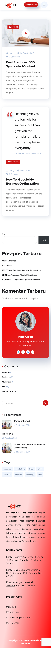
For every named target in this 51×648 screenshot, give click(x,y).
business (7, 469)
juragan (12, 53)
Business (13, 27)
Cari (4, 234)
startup (18, 474)
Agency (5, 372)
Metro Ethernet (9, 261)
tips (40, 474)
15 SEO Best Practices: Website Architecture (21, 270)
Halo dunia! (7, 265)
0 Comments (14, 57)
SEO (4, 386)
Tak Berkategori (9, 391)
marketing (20, 469)
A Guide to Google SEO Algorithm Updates (21, 279)
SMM (40, 469)
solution (7, 474)
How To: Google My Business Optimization (22, 182)
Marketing (12, 162)
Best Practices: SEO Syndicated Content (20, 64)
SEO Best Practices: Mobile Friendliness (19, 275)
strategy (30, 474)
